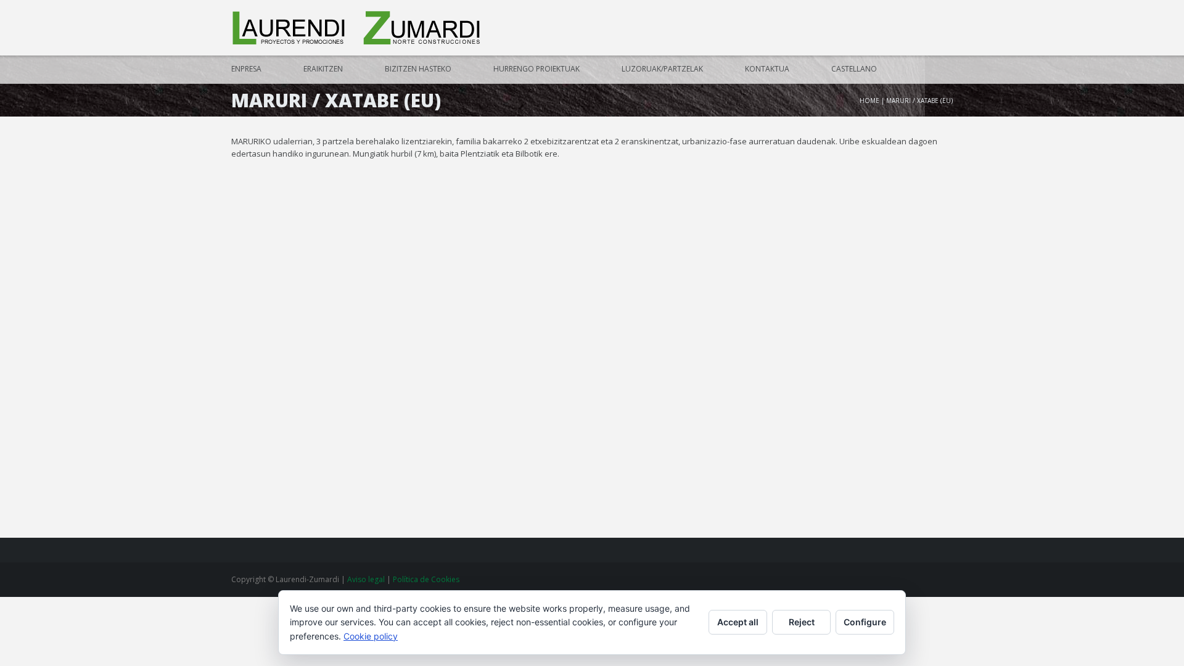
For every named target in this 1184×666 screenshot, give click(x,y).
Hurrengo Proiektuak (536, 69)
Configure (865, 622)
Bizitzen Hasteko (418, 69)
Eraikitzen (323, 69)
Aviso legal (367, 579)
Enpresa (246, 69)
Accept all (737, 622)
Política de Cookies (426, 579)
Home (869, 100)
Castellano (854, 69)
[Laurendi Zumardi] (357, 28)
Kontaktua (767, 69)
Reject (802, 622)
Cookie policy (370, 636)
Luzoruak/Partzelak (662, 69)
